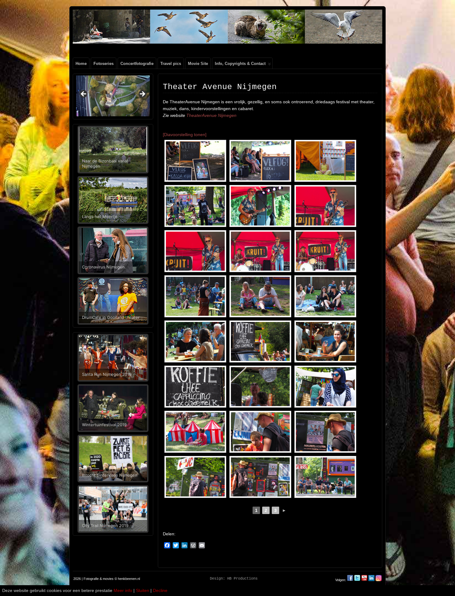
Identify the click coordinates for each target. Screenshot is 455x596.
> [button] (142, 94)
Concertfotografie (137, 63)
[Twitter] (357, 580)
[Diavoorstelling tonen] (184, 134)
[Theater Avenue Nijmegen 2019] (195, 160)
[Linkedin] (371, 580)
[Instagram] (378, 580)
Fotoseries (103, 63)
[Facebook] (350, 580)
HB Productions (242, 579)
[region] (113, 95)
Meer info (123, 590)
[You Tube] (364, 580)
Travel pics (170, 63)
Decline (160, 590)
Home (81, 63)
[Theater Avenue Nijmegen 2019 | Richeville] (260, 206)
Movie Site (198, 63)
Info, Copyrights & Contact (240, 63)
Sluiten (142, 590)
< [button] (84, 94)
